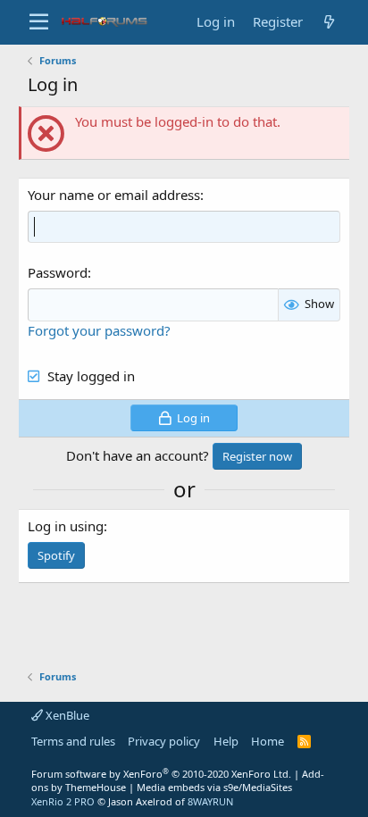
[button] (38, 22)
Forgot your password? (99, 330)
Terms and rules (73, 741)
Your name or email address (114, 195)
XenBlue (66, 715)
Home (267, 741)
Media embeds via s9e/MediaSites (214, 787)
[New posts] (329, 21)
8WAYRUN (210, 801)
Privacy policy (164, 741)
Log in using (66, 526)
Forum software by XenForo (161, 773)
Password (58, 272)
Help (225, 741)
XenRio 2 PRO (63, 801)
